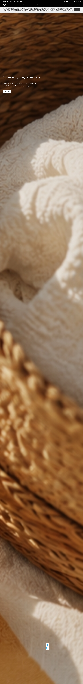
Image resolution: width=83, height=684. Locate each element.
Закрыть (77, 9)
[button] (16, 5)
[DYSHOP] (7, 5)
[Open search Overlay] (64, 5)
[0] (79, 5)
